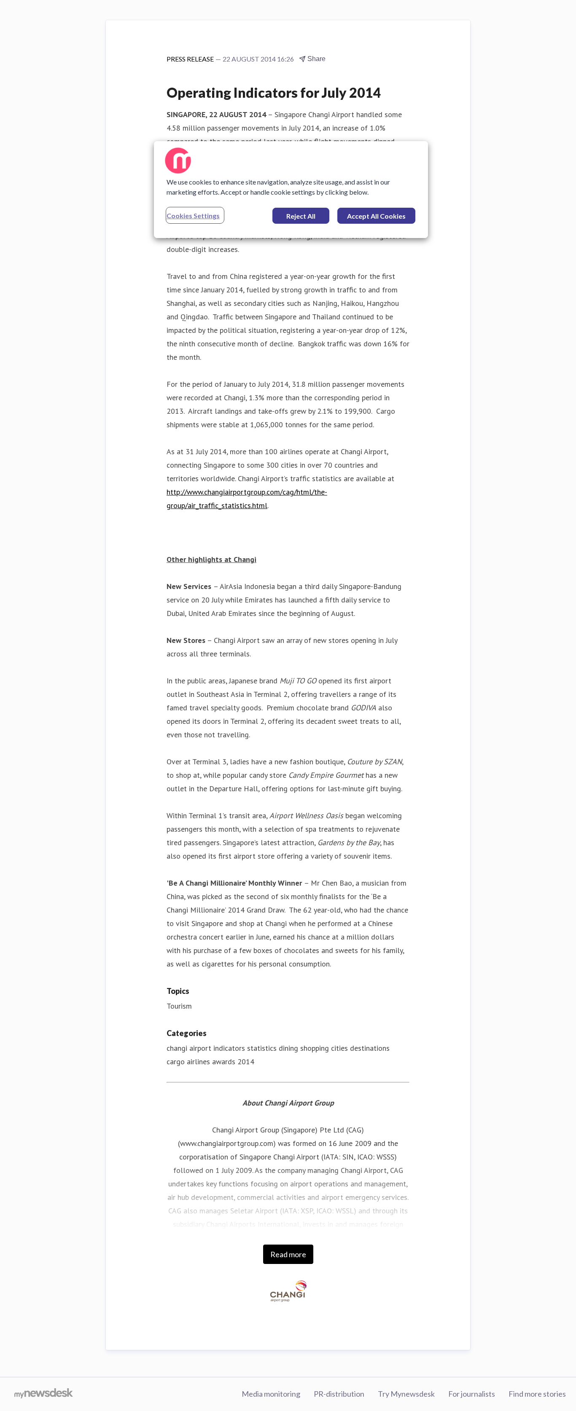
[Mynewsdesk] (43, 1394)
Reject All (300, 216)
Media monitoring (271, 1393)
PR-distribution (339, 1393)
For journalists (471, 1393)
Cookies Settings (193, 216)
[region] (291, 189)
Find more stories (537, 1393)
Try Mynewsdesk (406, 1393)
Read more (288, 1254)
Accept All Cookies (376, 216)
